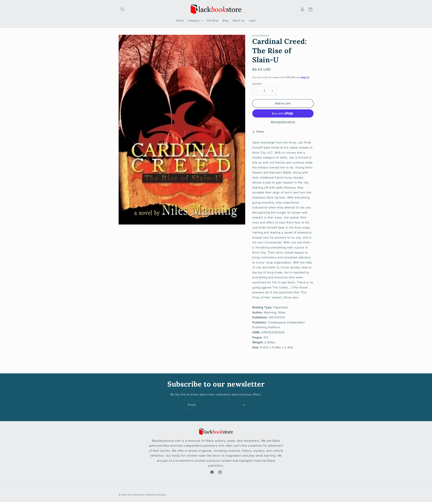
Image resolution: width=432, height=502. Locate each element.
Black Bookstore (136, 495)
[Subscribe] (244, 405)
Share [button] (260, 131)
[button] (122, 9)
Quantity (257, 84)
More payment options (283, 122)
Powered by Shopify (155, 495)
